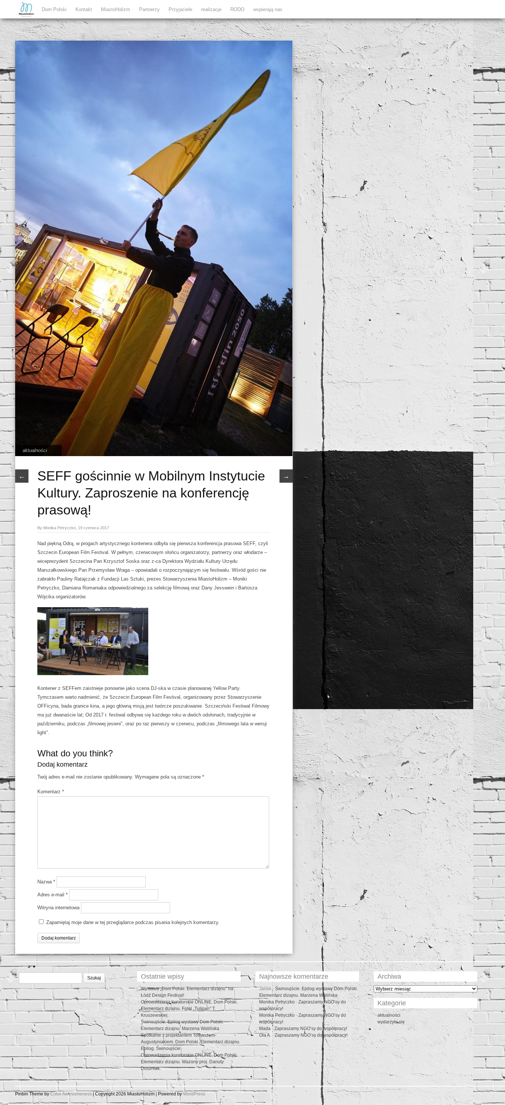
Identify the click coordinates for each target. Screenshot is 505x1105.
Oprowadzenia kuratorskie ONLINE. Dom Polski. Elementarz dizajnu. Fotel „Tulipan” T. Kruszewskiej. (189, 1008)
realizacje (211, 9)
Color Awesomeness (71, 1094)
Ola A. (265, 1035)
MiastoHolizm (115, 9)
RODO (237, 9)
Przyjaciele (180, 9)
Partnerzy (149, 9)
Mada (265, 1028)
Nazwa (46, 882)
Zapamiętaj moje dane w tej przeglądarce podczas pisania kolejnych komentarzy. (133, 922)
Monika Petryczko (277, 1002)
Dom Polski (54, 9)
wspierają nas (267, 9)
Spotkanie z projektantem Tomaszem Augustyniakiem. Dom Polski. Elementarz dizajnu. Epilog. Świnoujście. (190, 1042)
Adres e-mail (52, 894)
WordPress (194, 1094)
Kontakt (83, 9)
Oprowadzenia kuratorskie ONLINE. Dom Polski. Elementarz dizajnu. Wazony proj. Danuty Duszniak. (189, 1062)
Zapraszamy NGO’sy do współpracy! (310, 1028)
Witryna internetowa (58, 907)
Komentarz (50, 791)
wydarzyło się (391, 1021)
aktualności (35, 450)
